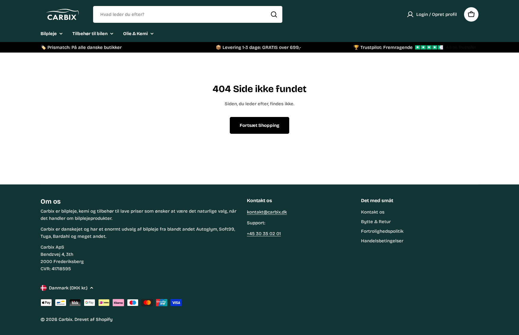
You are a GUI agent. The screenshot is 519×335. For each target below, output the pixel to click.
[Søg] (274, 14)
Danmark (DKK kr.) (68, 288)
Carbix (65, 319)
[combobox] (187, 14)
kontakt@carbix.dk (267, 212)
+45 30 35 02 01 (264, 233)
